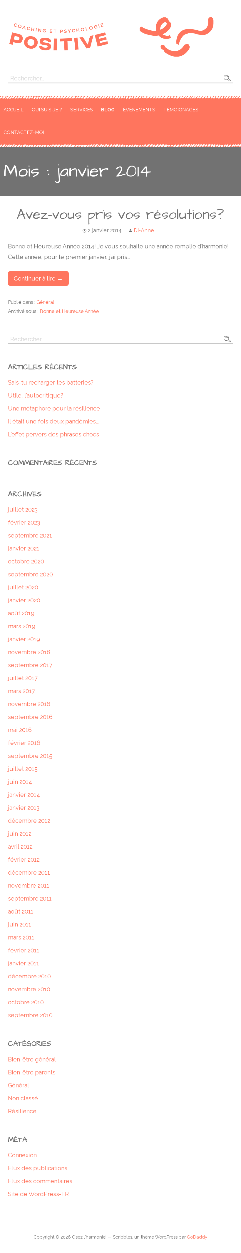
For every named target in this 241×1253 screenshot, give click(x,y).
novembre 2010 (29, 989)
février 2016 (24, 742)
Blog (108, 110)
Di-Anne (144, 230)
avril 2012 (20, 846)
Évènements (139, 110)
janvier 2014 (24, 794)
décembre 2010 (29, 976)
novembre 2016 (29, 704)
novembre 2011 (28, 885)
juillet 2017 (23, 678)
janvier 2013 (23, 807)
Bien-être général (32, 1059)
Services (81, 110)
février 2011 (23, 950)
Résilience (22, 1111)
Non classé (23, 1098)
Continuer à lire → (38, 278)
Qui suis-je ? (47, 110)
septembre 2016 (30, 717)
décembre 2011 (29, 872)
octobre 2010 (26, 1002)
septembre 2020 (30, 574)
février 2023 (24, 522)
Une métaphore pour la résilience (54, 408)
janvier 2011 (23, 963)
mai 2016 (20, 729)
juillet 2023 (23, 509)
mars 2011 (21, 937)
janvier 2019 (24, 639)
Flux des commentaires (40, 1181)
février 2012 (24, 859)
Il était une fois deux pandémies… (53, 421)
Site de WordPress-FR (38, 1194)
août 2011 (21, 911)
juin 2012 (19, 833)
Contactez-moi (24, 132)
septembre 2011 (30, 898)
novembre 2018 (29, 652)
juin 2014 (20, 781)
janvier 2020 (24, 600)
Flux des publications (37, 1168)
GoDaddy (197, 1237)
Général (45, 302)
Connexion (22, 1155)
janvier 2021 (23, 548)
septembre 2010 (30, 1015)
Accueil (14, 110)
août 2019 (21, 613)
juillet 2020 (23, 587)
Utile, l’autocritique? (35, 395)
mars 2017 (21, 691)
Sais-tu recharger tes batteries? (50, 382)
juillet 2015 (23, 768)
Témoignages (180, 110)
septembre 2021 (30, 535)
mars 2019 (21, 626)
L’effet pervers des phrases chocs (53, 434)
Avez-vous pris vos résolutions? (120, 215)
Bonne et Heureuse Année (69, 311)
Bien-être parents (32, 1072)
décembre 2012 (29, 820)
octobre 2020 (26, 561)
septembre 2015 (30, 755)
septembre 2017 (30, 665)
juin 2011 (19, 924)
